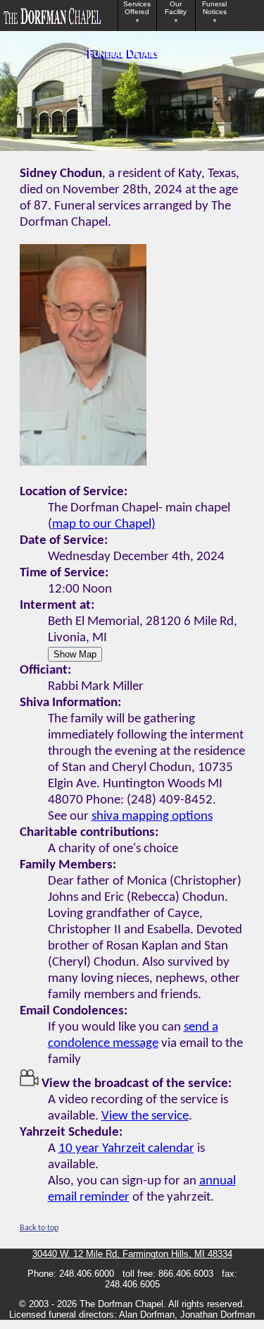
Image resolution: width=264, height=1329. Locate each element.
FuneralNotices (214, 11)
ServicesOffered (137, 11)
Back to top (39, 1228)
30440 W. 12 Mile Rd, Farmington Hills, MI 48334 (132, 1254)
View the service (145, 1116)
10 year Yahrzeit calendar (126, 1148)
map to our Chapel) (104, 524)
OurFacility (176, 11)
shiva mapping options (152, 816)
